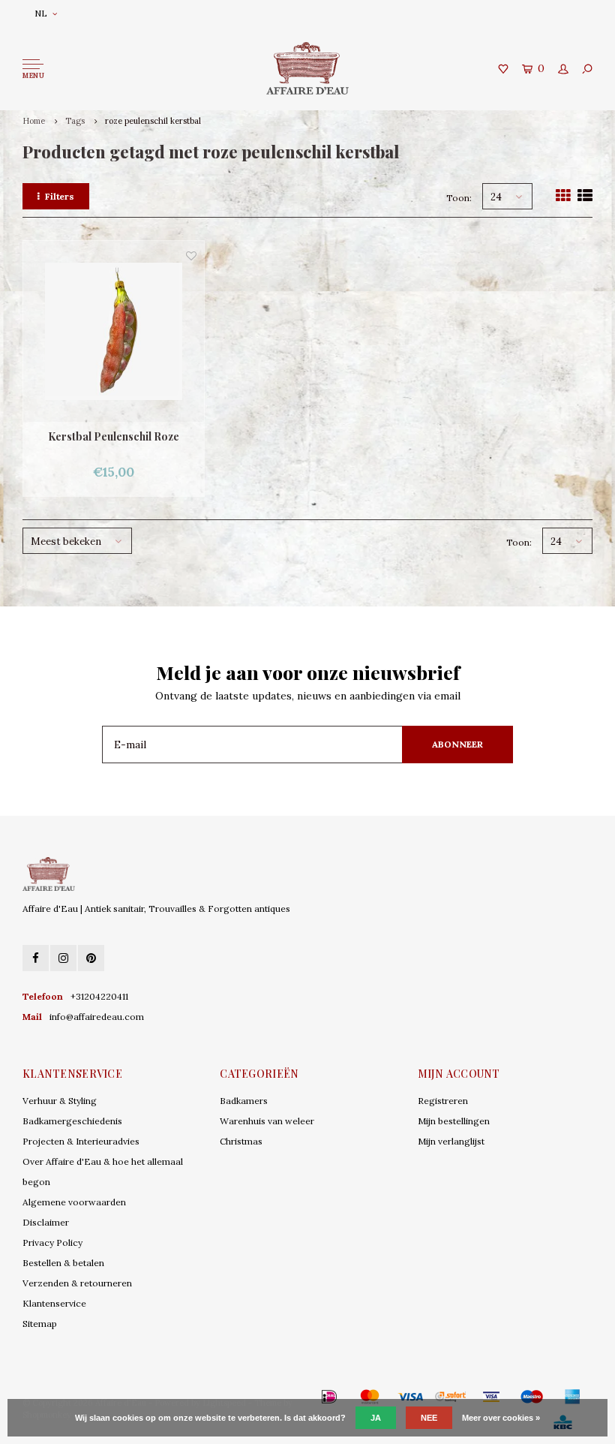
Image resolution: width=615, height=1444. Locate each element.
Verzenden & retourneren (77, 1283)
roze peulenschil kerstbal (153, 121)
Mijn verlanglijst (451, 1141)
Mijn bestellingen (454, 1121)
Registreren (443, 1100)
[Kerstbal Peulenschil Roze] (113, 331)
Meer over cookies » (501, 1417)
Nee (429, 1417)
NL (40, 13)
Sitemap (39, 1323)
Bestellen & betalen (63, 1262)
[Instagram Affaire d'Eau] (63, 958)
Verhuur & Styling (59, 1100)
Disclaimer (45, 1222)
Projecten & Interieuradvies (81, 1141)
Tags (75, 121)
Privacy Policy (52, 1242)
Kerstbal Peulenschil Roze (113, 436)
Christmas (241, 1141)
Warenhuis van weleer (267, 1121)
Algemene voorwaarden (74, 1202)
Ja (375, 1417)
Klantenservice (54, 1303)
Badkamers (244, 1100)
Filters (59, 196)
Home (33, 121)
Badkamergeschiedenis (72, 1121)
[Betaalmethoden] (307, 1396)
